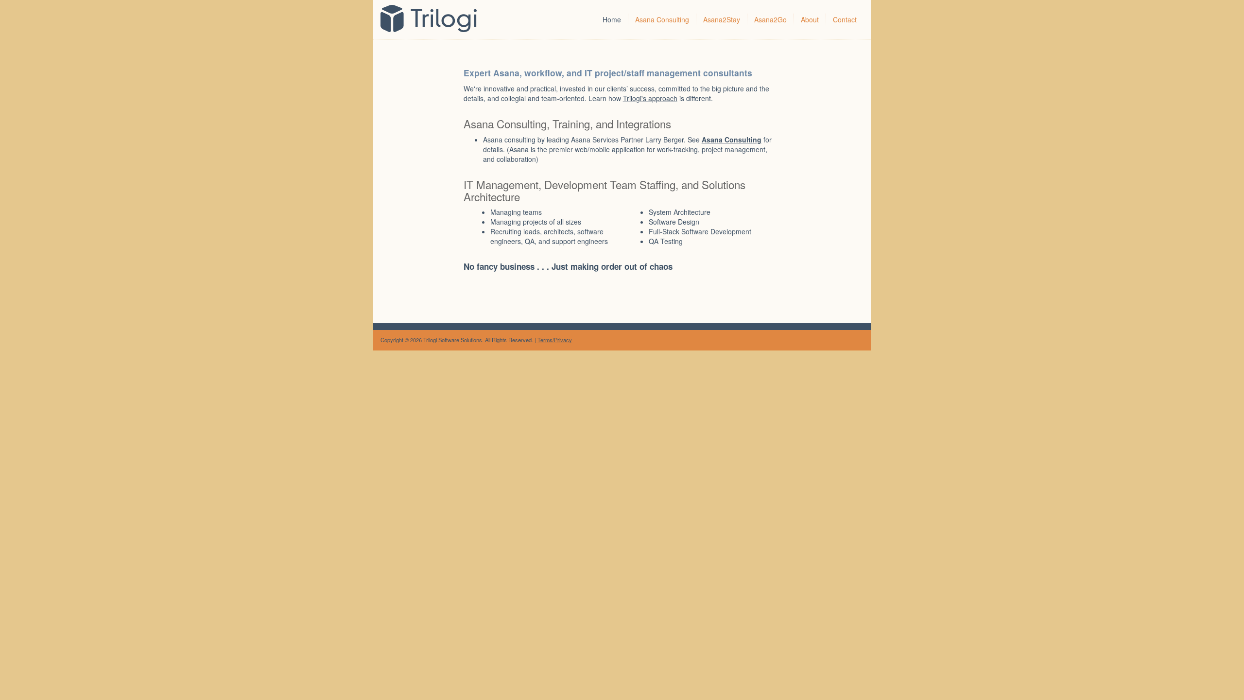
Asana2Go (770, 19)
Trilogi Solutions (435, 19)
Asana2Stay (721, 19)
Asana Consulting (662, 19)
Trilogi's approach (650, 98)
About (810, 19)
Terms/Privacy (554, 340)
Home (612, 19)
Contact (845, 19)
